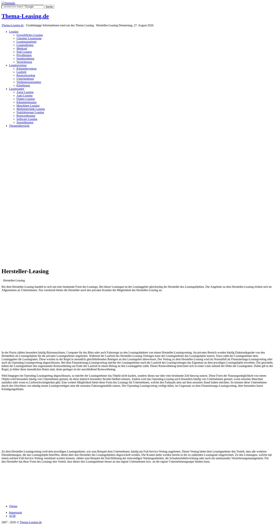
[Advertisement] (137, 187)
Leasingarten (16, 88)
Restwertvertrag (25, 75)
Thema (13, 506)
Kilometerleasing (26, 102)
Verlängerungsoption (28, 82)
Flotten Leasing (25, 98)
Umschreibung (25, 78)
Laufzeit (21, 72)
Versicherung (24, 61)
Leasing (13, 31)
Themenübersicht (19, 125)
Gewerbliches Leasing (29, 35)
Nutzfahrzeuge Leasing (30, 112)
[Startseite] (8, 3)
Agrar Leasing (24, 92)
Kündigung (23, 85)
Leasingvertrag (18, 65)
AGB (12, 515)
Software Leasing (26, 119)
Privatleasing (24, 55)
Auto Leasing (24, 95)
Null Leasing (24, 51)
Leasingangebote (26, 41)
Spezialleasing (24, 122)
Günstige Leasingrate (29, 38)
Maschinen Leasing (27, 105)
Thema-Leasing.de (12, 25)
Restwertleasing (25, 115)
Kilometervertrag (26, 68)
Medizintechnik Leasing (30, 109)
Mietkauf (21, 48)
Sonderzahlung (25, 58)
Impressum (15, 512)
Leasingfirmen (24, 45)
